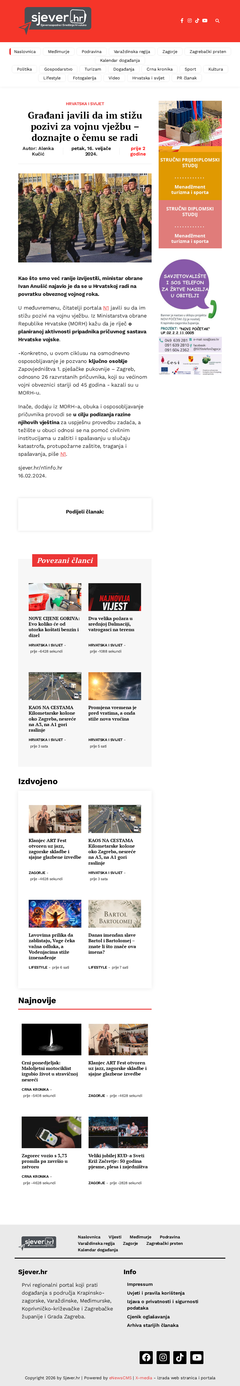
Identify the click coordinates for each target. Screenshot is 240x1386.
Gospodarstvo (58, 69)
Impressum (140, 1284)
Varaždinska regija (132, 51)
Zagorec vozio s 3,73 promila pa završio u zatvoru (45, 1161)
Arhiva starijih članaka (153, 1325)
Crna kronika (159, 69)
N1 (106, 308)
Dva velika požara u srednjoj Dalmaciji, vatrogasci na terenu (111, 624)
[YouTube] (205, 20)
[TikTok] (197, 20)
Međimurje (58, 51)
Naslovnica (25, 51)
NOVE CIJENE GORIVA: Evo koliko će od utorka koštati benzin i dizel (54, 627)
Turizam (93, 69)
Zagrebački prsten (208, 51)
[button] (217, 21)
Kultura (215, 69)
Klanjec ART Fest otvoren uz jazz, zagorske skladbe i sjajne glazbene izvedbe (55, 849)
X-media (145, 1377)
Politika (24, 69)
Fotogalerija (84, 78)
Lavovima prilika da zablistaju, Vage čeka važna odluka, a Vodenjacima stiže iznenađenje (52, 946)
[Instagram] (189, 20)
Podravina (92, 51)
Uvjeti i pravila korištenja (156, 1293)
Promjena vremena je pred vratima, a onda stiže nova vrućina (112, 713)
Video (114, 78)
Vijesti (115, 1237)
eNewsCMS (120, 1377)
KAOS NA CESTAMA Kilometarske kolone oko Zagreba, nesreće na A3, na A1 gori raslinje (52, 719)
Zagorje (169, 51)
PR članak (187, 78)
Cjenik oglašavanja (148, 1317)
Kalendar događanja (120, 60)
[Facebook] (182, 20)
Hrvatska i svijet (148, 78)
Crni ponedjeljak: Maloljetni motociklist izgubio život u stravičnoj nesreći (50, 1071)
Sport (190, 69)
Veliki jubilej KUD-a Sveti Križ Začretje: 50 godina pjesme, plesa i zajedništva (118, 1161)
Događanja (123, 69)
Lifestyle (52, 78)
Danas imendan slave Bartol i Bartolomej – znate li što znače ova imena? (112, 943)
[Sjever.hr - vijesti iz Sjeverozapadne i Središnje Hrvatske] (54, 21)
